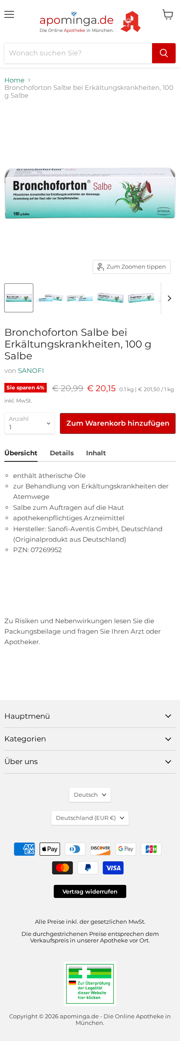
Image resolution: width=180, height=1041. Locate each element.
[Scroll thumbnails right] (168, 298)
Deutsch (86, 794)
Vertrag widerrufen (90, 891)
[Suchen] (164, 53)
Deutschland (86, 817)
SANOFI (31, 370)
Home (14, 80)
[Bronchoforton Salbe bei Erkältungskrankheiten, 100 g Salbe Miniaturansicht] (19, 298)
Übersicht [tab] (21, 453)
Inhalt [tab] (96, 453)
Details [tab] (62, 453)
